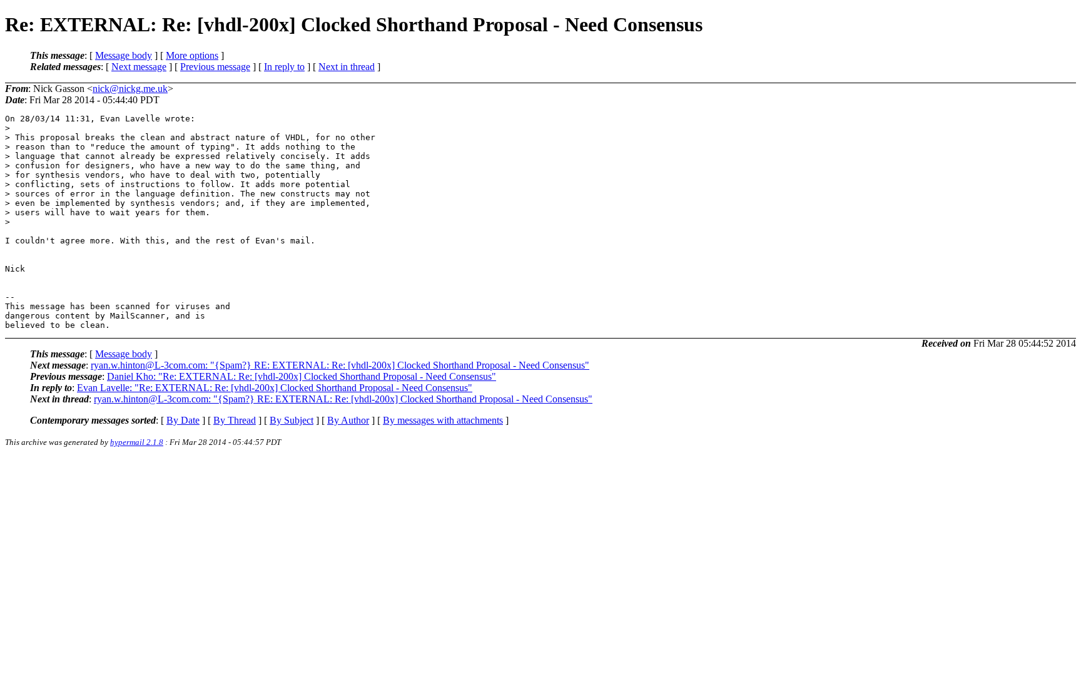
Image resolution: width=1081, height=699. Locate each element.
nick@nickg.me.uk (130, 88)
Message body (123, 55)
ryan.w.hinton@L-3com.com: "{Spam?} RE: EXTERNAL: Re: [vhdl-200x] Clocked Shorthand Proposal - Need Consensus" (340, 365)
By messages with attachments (443, 420)
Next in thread (346, 66)
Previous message (215, 66)
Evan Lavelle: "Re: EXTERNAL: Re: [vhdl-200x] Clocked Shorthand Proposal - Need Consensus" (274, 387)
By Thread (234, 420)
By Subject (291, 420)
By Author (348, 420)
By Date (183, 420)
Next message (138, 66)
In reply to (284, 66)
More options (192, 55)
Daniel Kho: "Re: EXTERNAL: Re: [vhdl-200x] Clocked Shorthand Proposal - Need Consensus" (301, 376)
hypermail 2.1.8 (136, 442)
